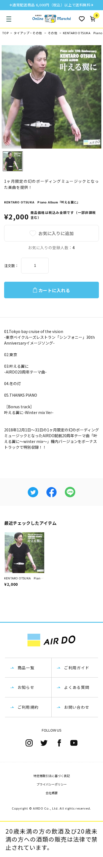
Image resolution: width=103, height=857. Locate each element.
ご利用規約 (28, 707)
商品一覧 (26, 667)
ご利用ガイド (76, 667)
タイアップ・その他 (28, 33)
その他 (52, 33)
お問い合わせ (76, 707)
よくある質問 (76, 687)
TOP (5, 33)
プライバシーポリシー (52, 784)
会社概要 (52, 793)
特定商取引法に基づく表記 (52, 775)
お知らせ (26, 687)
